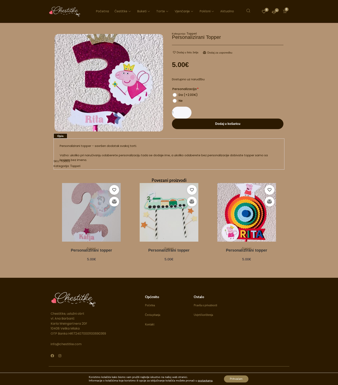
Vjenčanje (182, 11)
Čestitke (120, 11)
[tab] (60, 135)
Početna (102, 11)
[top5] (109, 83)
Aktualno (227, 11)
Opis (60, 136)
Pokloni (205, 11)
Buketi (142, 11)
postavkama (205, 380)
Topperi (191, 33)
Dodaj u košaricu (227, 123)
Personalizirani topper (91, 250)
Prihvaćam (236, 379)
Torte (160, 11)
